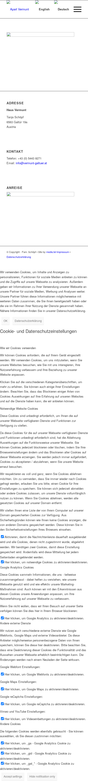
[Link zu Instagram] (78, 261)
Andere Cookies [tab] (10, 724)
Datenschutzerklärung (19, 257)
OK (5, 321)
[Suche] (26, 9)
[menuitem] (26, 9)
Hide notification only (42, 776)
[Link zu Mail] (71, 261)
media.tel (51, 252)
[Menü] (75, 9)
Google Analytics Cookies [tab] (17, 567)
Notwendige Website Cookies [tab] (19, 408)
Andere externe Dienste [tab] (15, 623)
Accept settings (13, 776)
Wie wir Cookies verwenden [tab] (18, 348)
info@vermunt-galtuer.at (31, 163)
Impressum (63, 252)
